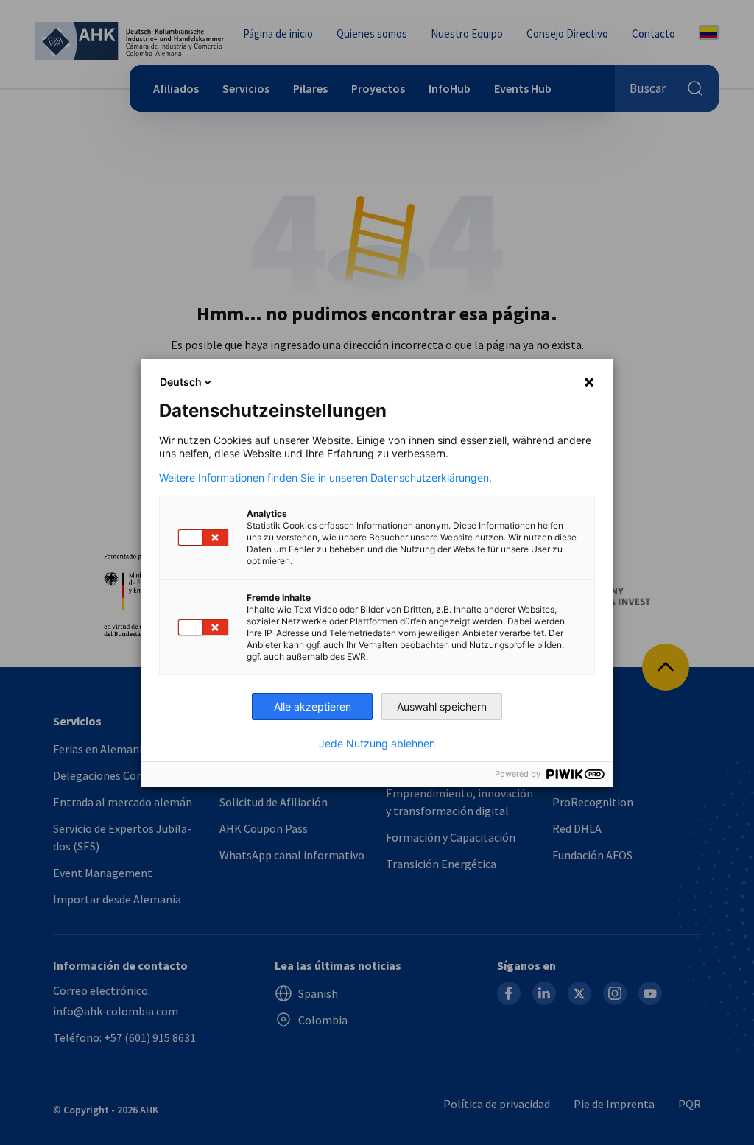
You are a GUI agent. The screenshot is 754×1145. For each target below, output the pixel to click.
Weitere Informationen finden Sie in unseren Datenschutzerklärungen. (325, 478)
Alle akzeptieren (312, 706)
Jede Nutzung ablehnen (377, 744)
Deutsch (181, 382)
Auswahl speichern (442, 706)
